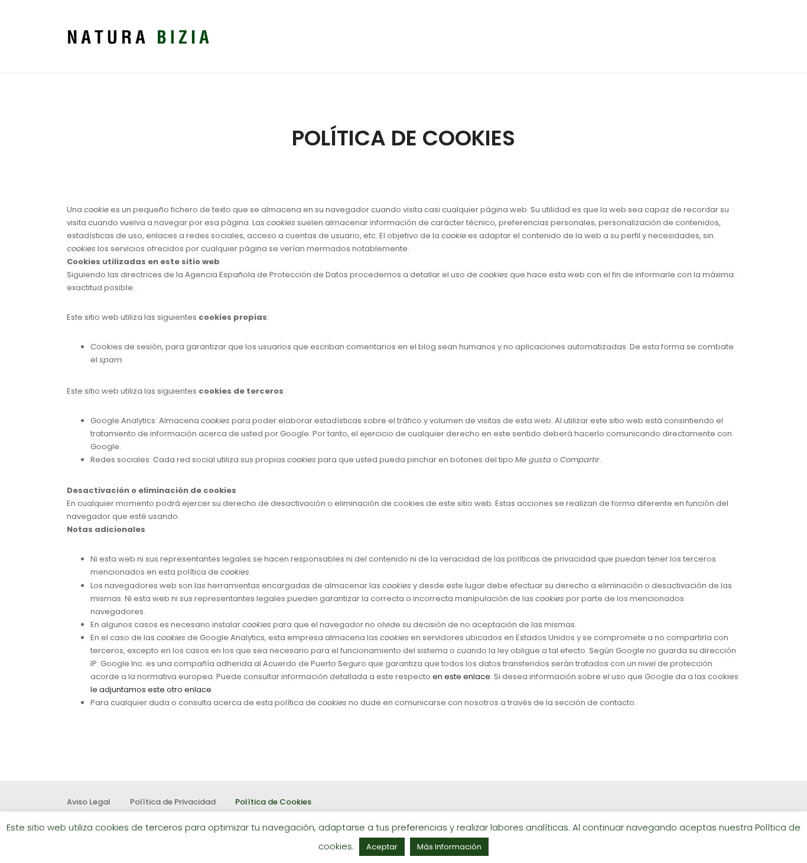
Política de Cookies (273, 801)
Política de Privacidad (173, 801)
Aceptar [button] (382, 846)
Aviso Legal (88, 801)
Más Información (449, 846)
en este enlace (461, 676)
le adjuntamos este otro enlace (150, 689)
